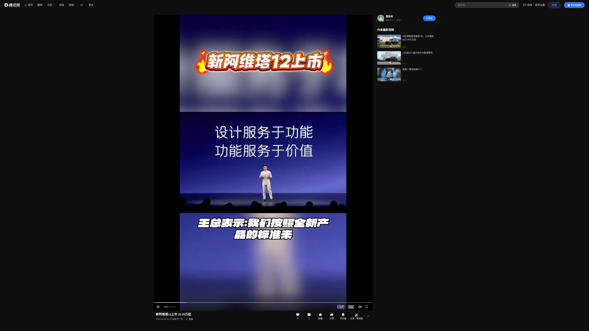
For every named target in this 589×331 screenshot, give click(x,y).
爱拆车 (389, 16)
